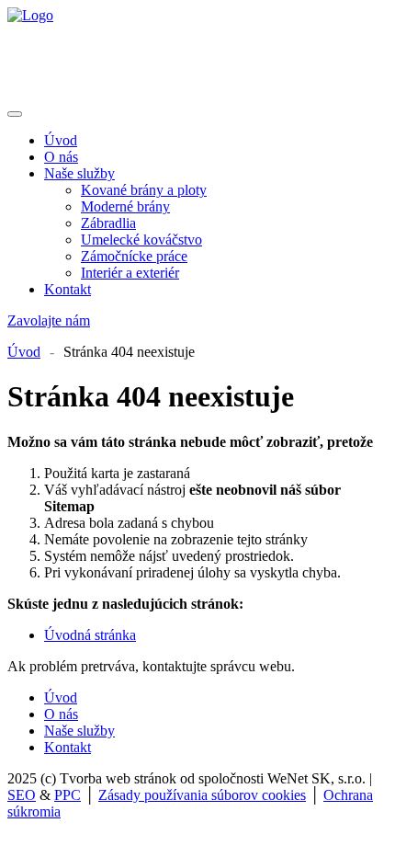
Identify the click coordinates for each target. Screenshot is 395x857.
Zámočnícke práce (134, 256)
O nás (61, 157)
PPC (67, 795)
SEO (21, 795)
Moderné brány (125, 206)
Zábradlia (108, 223)
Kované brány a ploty (144, 190)
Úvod (60, 140)
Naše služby (79, 173)
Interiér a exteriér (130, 272)
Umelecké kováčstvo (141, 239)
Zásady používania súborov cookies (202, 795)
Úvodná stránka (90, 635)
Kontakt (67, 289)
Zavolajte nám (48, 320)
